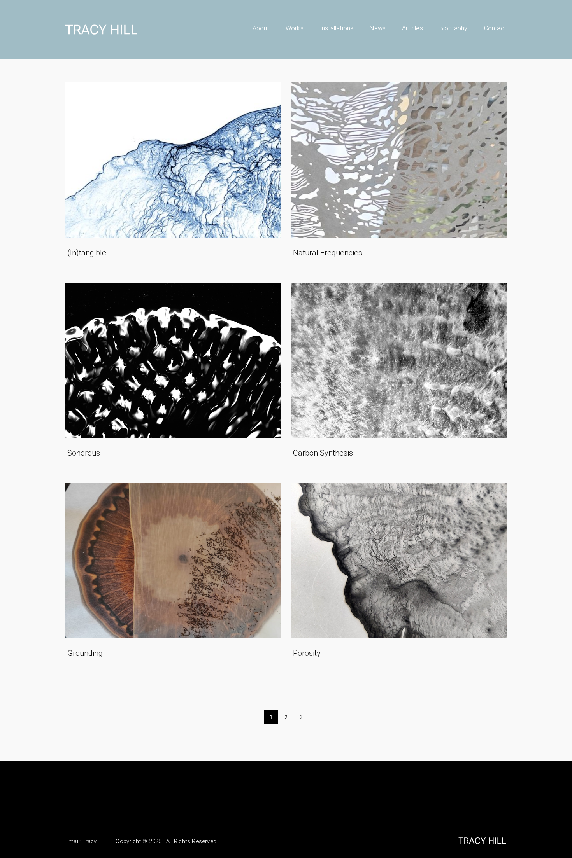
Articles (412, 28)
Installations (337, 28)
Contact (495, 28)
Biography (453, 28)
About (261, 28)
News (378, 28)
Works (295, 28)
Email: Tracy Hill (85, 841)
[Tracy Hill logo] (101, 29)
